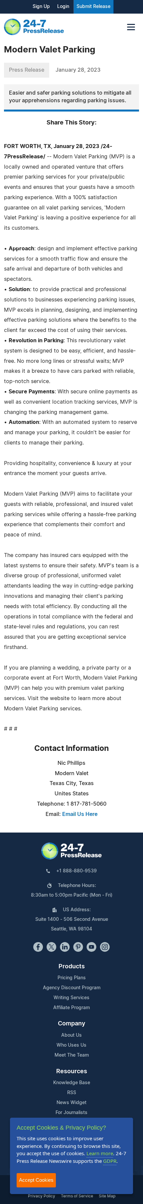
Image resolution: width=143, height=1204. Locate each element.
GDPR (109, 1161)
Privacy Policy (41, 1196)
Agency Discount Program (71, 988)
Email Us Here (79, 814)
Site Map (107, 1196)
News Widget (71, 1102)
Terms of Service (77, 1196)
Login (63, 6)
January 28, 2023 (78, 70)
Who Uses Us (71, 1045)
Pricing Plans (72, 978)
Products (72, 967)
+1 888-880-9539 (76, 871)
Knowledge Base (71, 1083)
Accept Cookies (36, 1180)
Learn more (99, 1153)
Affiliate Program (71, 1007)
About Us (71, 1035)
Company (71, 1024)
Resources (71, 1072)
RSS (71, 1092)
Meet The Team (72, 1055)
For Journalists (71, 1112)
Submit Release (93, 6)
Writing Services (71, 998)
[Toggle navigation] (131, 27)
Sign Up (41, 6)
